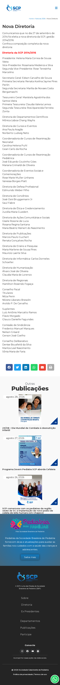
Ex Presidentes (30, 611)
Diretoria (26, 604)
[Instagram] (22, 651)
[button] (9, 367)
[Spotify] (38, 651)
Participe (25, 634)
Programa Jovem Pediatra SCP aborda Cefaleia (28, 469)
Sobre (24, 598)
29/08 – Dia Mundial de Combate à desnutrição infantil (28, 429)
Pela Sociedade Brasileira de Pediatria (30, 531)
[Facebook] (27, 651)
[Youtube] (32, 651)
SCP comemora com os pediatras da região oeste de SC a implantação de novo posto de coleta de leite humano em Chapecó (27, 510)
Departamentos (30, 621)
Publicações (27, 627)
